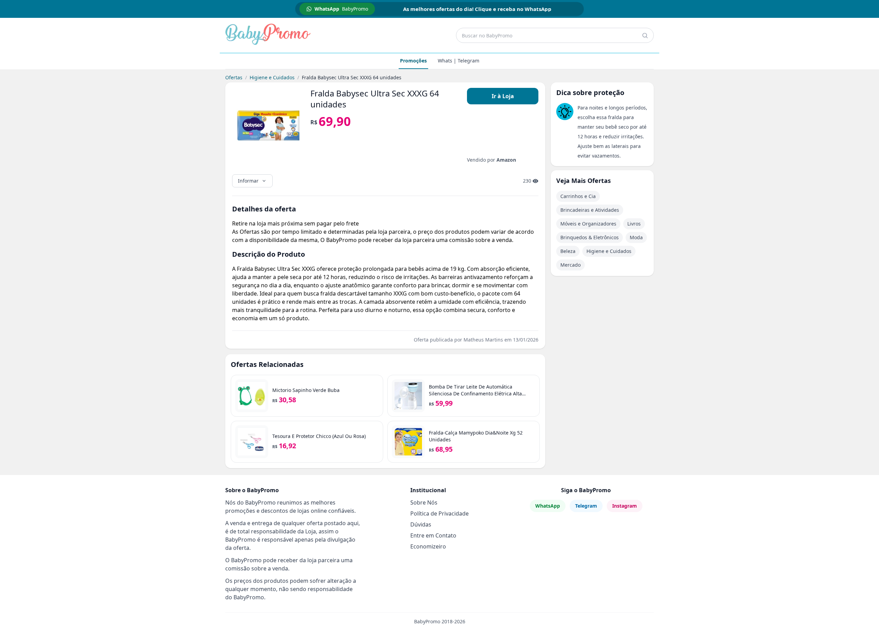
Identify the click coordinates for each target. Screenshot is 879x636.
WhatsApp (547, 505)
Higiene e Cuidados (272, 77)
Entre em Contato (433, 535)
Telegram (586, 505)
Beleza (567, 251)
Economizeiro (428, 546)
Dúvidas (420, 524)
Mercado (570, 265)
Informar (248, 180)
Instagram (624, 505)
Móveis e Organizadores (588, 223)
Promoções (413, 60)
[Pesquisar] (645, 35)
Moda (636, 237)
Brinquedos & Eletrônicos (589, 237)
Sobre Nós (423, 502)
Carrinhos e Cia (578, 196)
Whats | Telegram (458, 60)
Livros (634, 223)
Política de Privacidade (439, 513)
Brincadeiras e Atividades (589, 210)
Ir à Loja (503, 96)
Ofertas (233, 77)
